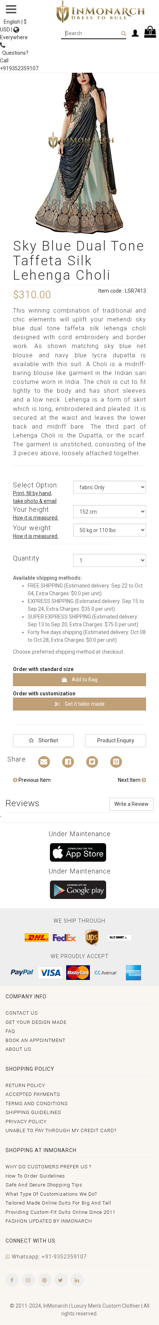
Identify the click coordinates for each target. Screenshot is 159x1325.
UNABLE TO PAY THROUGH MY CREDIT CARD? (61, 1130)
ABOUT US (18, 1049)
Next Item (130, 780)
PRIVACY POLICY (26, 1121)
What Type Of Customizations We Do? (51, 1194)
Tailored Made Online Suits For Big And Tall (58, 1203)
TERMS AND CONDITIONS (37, 1103)
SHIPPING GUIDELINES (33, 1112)
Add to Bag (84, 679)
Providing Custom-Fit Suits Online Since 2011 (60, 1212)
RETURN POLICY (25, 1085)
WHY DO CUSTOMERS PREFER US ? (48, 1166)
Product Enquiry (115, 740)
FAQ (10, 1031)
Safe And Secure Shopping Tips (44, 1185)
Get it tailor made (84, 704)
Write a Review (131, 804)
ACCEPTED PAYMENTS (33, 1094)
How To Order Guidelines (35, 1176)
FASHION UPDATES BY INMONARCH (49, 1221)
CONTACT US (22, 1013)
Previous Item (34, 780)
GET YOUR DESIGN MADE (36, 1022)
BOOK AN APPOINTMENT (35, 1040)
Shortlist (47, 740)
